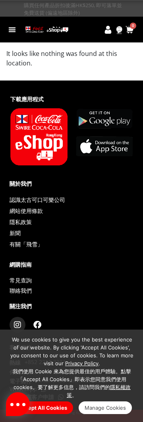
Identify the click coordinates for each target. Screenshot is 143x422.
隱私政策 (21, 222)
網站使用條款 (26, 211)
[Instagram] (17, 325)
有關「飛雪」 (26, 244)
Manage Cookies (105, 408)
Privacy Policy (82, 363)
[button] (12, 29)
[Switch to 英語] (119, 30)
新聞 (15, 233)
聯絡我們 (21, 290)
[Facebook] (37, 325)
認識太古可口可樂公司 (37, 199)
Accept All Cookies (42, 408)
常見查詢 (21, 280)
